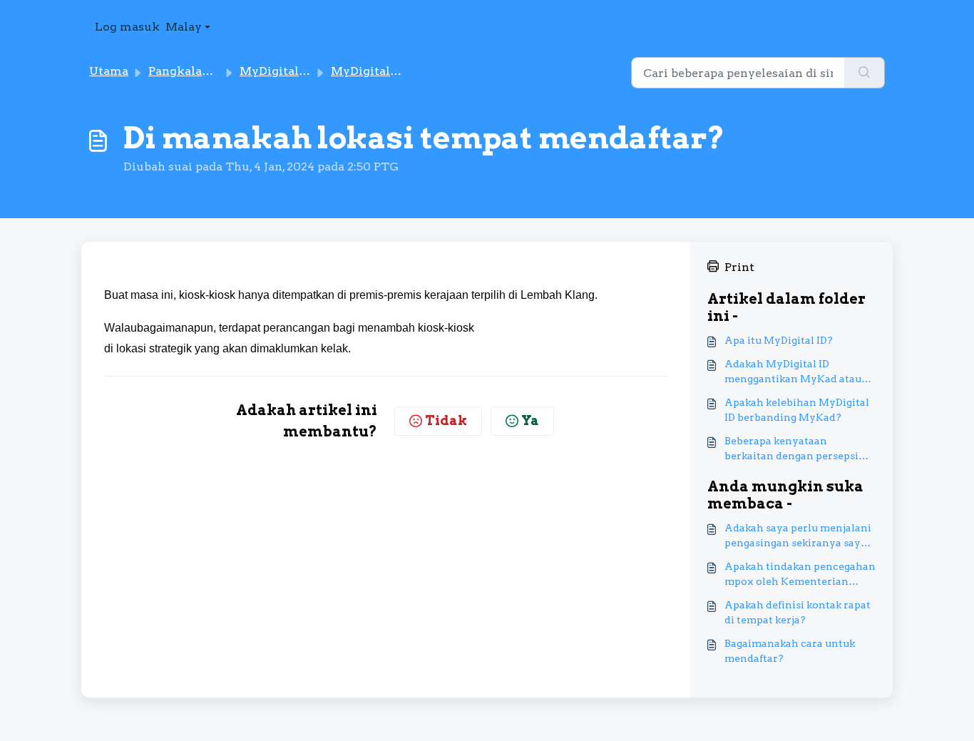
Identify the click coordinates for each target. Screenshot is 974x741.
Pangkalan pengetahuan (218, 71)
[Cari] (864, 72)
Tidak (446, 420)
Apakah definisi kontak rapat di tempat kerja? (797, 612)
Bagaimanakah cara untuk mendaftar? (789, 651)
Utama (108, 71)
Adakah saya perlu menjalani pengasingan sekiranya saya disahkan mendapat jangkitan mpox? (799, 536)
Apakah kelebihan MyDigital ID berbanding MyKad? (796, 410)
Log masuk (127, 27)
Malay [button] (183, 27)
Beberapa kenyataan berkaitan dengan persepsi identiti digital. (791, 449)
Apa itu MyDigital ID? (778, 340)
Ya (530, 420)
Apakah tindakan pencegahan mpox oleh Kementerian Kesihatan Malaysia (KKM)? (800, 575)
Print (739, 267)
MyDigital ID (277, 71)
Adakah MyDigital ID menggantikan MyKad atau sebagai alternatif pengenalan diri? (799, 372)
